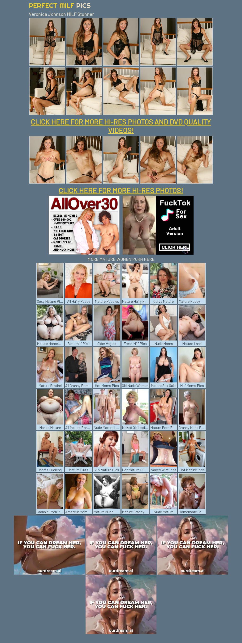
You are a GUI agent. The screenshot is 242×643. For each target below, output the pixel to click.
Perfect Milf (60, 5)
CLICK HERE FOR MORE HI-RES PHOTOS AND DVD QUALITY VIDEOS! (121, 125)
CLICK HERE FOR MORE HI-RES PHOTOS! (121, 190)
